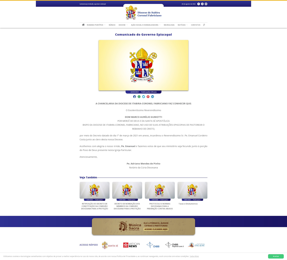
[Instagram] (202, 4)
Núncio (112, 25)
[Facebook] (198, 4)
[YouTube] (206, 4)
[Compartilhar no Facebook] (134, 97)
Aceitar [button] (276, 256)
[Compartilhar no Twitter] (143, 97)
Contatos (195, 25)
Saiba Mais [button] (194, 256)
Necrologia (169, 25)
